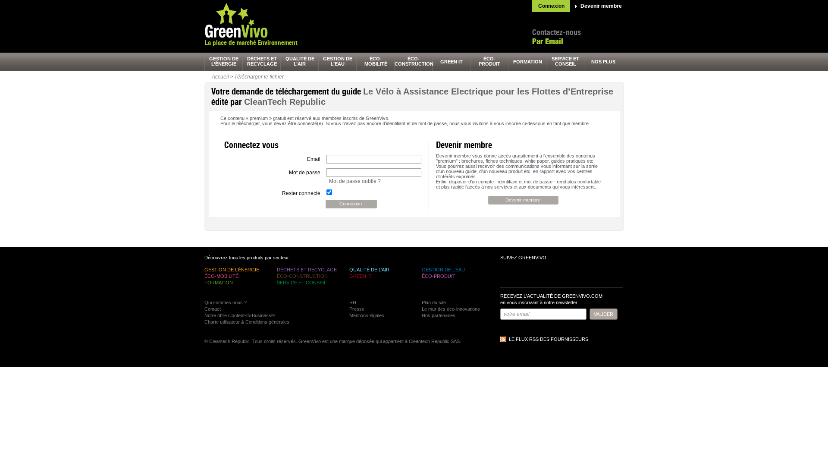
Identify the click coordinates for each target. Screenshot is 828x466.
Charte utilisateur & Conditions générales (246, 321)
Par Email (547, 41)
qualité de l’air (299, 61)
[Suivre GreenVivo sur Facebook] (508, 275)
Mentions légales (366, 315)
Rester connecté (301, 193)
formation (527, 61)
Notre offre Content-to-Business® (239, 315)
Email (313, 159)
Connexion (551, 6)
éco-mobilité (375, 61)
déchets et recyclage (262, 61)
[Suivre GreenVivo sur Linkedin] (539, 275)
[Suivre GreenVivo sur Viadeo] (554, 275)
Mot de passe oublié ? (355, 181)
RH (352, 302)
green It (451, 61)
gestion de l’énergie (223, 61)
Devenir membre (601, 6)
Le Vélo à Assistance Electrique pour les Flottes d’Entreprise (488, 91)
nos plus (603, 61)
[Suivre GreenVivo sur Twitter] (523, 275)
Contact (212, 309)
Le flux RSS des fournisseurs (548, 339)
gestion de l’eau (337, 61)
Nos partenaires (438, 315)
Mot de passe (304, 173)
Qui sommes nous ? (225, 302)
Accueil (220, 77)
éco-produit (489, 61)
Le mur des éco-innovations (451, 309)
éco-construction (414, 61)
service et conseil (565, 61)
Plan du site (434, 302)
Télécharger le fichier (259, 77)
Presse (356, 309)
